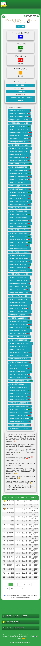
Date (33, 497)
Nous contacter (14, 628)
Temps (9, 497)
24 (7, 588)
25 (12, 588)
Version (32, 636)
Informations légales (10, 635)
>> (22, 588)
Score (17, 497)
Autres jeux (14, 636)
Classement (23, 636)
